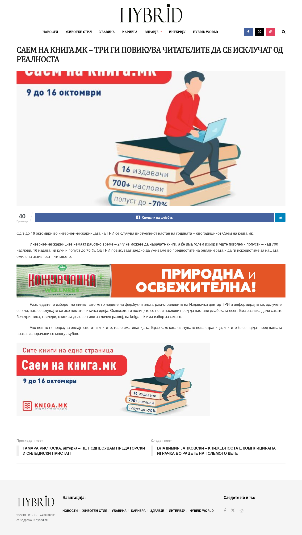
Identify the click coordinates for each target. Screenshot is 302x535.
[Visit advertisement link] (151, 281)
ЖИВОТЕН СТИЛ (79, 32)
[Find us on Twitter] (259, 32)
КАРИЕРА (129, 32)
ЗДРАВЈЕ (152, 32)
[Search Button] (283, 32)
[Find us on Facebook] (248, 32)
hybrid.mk (42, 520)
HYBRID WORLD (205, 32)
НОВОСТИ (50, 32)
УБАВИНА (107, 32)
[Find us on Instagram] (270, 32)
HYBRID (32, 515)
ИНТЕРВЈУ (177, 32)
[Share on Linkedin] (280, 217)
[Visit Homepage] (151, 13)
